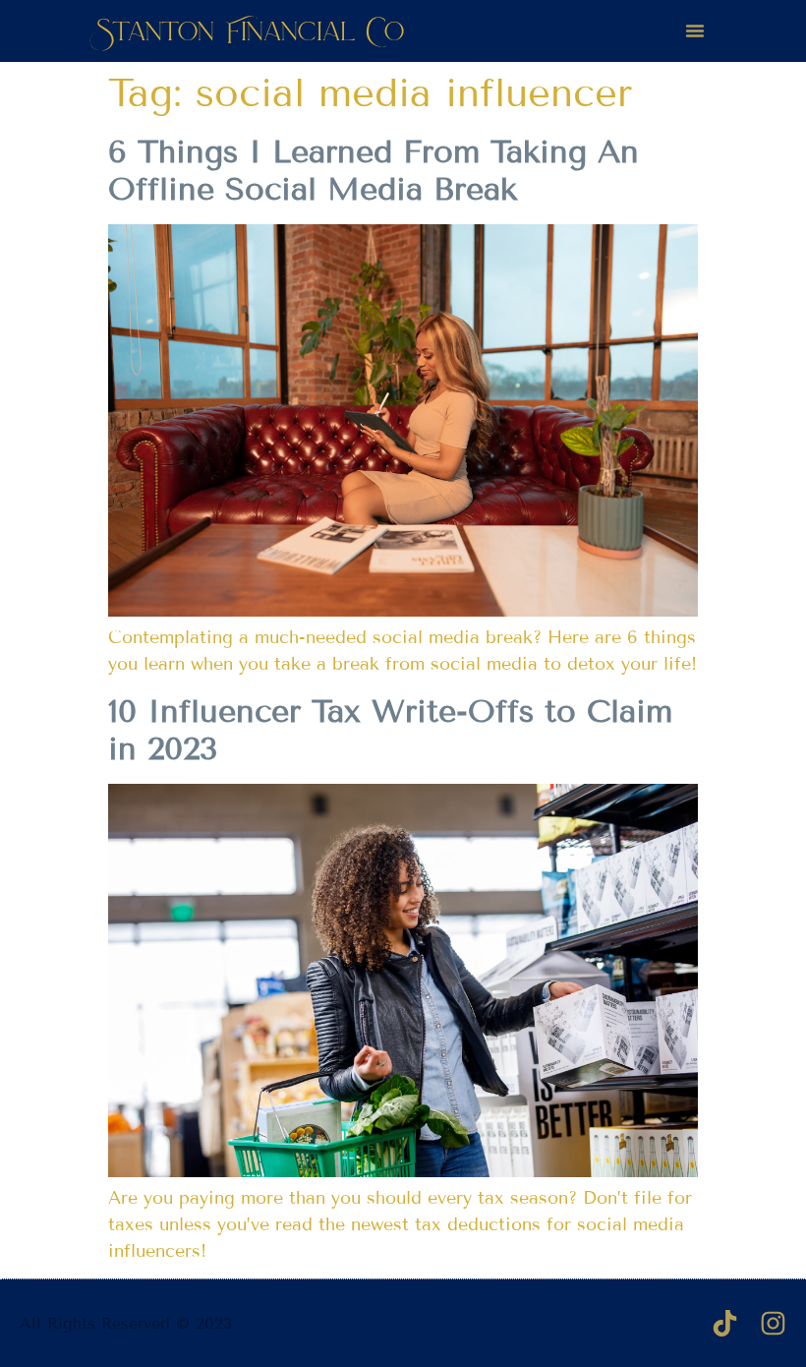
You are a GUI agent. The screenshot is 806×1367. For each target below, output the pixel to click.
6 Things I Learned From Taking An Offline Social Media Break (373, 170)
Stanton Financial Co (250, 30)
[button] (695, 30)
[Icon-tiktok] (725, 1323)
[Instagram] (773, 1323)
